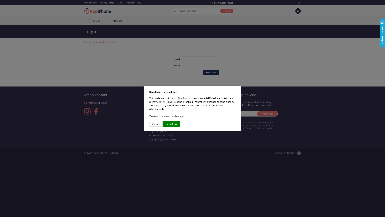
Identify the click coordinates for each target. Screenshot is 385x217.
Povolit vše (171, 124)
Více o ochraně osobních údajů (166, 116)
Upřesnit (156, 124)
